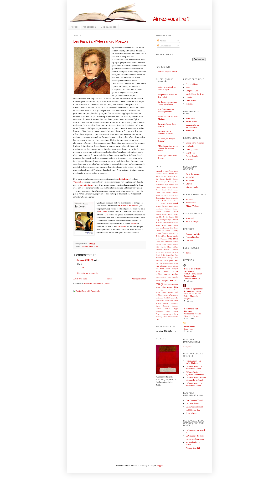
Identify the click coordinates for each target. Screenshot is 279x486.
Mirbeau (175, 247)
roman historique (172, 284)
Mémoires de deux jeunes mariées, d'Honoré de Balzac (168, 148)
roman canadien (161, 277)
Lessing (175, 236)
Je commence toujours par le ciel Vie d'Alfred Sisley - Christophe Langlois (192, 294)
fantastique (159, 209)
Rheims (167, 269)
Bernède (168, 179)
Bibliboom (190, 180)
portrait (165, 263)
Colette (170, 190)
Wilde (176, 317)
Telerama (189, 103)
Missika (166, 250)
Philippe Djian (173, 258)
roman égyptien (172, 277)
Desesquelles (160, 198)
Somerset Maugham (170, 306)
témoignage (159, 311)
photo (166, 260)
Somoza (158, 308)
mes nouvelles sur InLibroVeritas (192, 126)
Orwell (158, 255)
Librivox (189, 183)
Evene (188, 87)
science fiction (164, 301)
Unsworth (164, 314)
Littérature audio (192, 187)
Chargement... (188, 346)
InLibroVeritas (191, 121)
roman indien (161, 287)
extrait (134, 223)
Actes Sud (190, 218)
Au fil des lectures (193, 174)
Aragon (176, 171)
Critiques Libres (192, 84)
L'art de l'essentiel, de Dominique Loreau (166, 110)
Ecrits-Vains (190, 118)
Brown (162, 184)
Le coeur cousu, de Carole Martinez (168, 117)
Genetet (171, 217)
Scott (171, 301)
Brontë (158, 184)
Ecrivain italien (86, 184)
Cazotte (158, 187)
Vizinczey (159, 317)
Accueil (74, 26)
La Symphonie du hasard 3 (195, 431)
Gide (176, 217)
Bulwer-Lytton (173, 184)
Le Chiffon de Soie (193, 410)
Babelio (188, 252)
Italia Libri (124, 178)
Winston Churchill (193, 447)
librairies (163, 239)
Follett (176, 211)
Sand (157, 301)
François (158, 214)
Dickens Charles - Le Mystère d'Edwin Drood (195, 373)
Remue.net (190, 130)
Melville (163, 247)
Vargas (171, 314)
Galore (164, 214)
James (170, 225)
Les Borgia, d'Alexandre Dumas (167, 156)
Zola (157, 319)
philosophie (159, 260)
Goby (157, 220)
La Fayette (166, 230)
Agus (167, 171)
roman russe (161, 292)
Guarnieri (159, 222)
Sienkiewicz (174, 303)
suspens (167, 308)
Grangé (168, 219)
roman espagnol (162, 280)
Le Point (189, 97)
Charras (169, 187)
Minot (169, 247)
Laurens (165, 233)
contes (168, 192)
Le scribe (189, 240)
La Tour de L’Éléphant (194, 406)
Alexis (171, 171)
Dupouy (169, 203)
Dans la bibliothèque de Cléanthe (192, 270)
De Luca (164, 195)
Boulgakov (164, 182)
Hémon (158, 225)
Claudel (158, 190)
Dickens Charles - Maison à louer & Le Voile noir (196, 378)
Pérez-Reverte (161, 258)
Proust (170, 266)
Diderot (168, 198)
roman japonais (161, 290)
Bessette (175, 179)
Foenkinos (167, 212)
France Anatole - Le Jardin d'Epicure (193, 361)
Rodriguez (175, 269)
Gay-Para (165, 217)
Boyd (176, 182)
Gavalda (158, 217)
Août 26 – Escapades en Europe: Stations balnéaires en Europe (193, 276)
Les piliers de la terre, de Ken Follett (167, 95)
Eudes (176, 206)
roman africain (162, 271)
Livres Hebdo (191, 100)
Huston (164, 225)
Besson (158, 182)
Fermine (167, 209)
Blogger (159, 465)
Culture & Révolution (129, 205)
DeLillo (171, 195)
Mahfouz (168, 241)
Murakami (175, 250)
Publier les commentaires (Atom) (96, 283)
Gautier (175, 214)
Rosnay (160, 298)
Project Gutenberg (193, 156)
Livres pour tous (192, 149)
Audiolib (189, 199)
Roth (165, 298)
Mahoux (175, 242)
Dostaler (164, 201)
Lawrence (172, 233)
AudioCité (190, 177)
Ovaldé (163, 255)
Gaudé (170, 214)
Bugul (167, 184)
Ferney (175, 209)
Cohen (164, 190)
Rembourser (188, 329)
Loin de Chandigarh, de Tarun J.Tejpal (167, 88)
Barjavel (164, 176)
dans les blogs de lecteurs (167, 71)
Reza (162, 268)
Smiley (158, 306)
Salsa (176, 298)
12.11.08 (80, 267)
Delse (176, 195)
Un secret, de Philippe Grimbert (166, 139)
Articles (162, 40)
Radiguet (175, 266)
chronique (175, 187)
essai (171, 206)
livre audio (173, 238)
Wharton (171, 317)
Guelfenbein (170, 222)
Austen (165, 174)
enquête (158, 206)
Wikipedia (78, 181)
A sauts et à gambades (193, 288)
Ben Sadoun (160, 179)
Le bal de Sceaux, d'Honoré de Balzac (165, 132)
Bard (176, 174)
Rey (157, 268)
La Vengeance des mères (195, 435)
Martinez (169, 244)
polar (171, 260)
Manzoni (85, 246)
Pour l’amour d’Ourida (194, 400)
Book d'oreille (191, 202)
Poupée (170, 263)
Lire (106, 214)
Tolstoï (158, 314)
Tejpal (176, 308)
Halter (176, 222)
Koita (171, 228)
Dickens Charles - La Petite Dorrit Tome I (194, 367)
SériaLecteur (189, 326)
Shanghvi (166, 303)
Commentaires (165, 45)
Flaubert (158, 212)
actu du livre (160, 171)
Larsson (158, 233)
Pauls (172, 255)
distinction (174, 198)
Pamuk (168, 255)
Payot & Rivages (192, 221)
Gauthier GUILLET (85, 260)
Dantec (158, 195)
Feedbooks (190, 146)
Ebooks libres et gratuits (195, 142)
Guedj (164, 222)
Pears (176, 255)
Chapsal (163, 187)
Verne (176, 314)
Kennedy (166, 228)
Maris (164, 244)
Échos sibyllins (191, 413)
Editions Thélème (192, 206)
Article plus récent (80, 278)
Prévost (176, 263)
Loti (162, 241)
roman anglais (171, 273)
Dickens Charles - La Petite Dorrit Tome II (194, 384)
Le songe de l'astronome (195, 439)
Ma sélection (89, 26)
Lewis (158, 239)
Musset (158, 252)
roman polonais (173, 290)
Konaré (176, 228)
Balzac (171, 173)
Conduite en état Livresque (191, 310)
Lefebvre (163, 236)
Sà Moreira (170, 298)
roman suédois (169, 295)
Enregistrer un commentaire (87, 273)
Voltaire (164, 317)
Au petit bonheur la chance (193, 443)
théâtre (168, 311)
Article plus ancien (139, 278)
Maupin (175, 244)
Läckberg (175, 230)
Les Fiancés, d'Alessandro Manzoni (101, 41)
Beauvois (171, 176)
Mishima (159, 249)
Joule (157, 228)
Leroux (169, 236)
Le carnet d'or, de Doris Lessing (167, 125)
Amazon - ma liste (193, 234)
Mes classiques (108, 26)
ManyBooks (190, 152)
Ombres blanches (192, 237)
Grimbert (175, 219)
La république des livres (195, 94)
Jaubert (176, 225)
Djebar (158, 201)
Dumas (162, 203)
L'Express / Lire (192, 90)
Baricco (158, 176)
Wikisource (190, 159)
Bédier (176, 176)
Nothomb (168, 252)
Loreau (158, 242)
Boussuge (171, 182)
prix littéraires (161, 265)
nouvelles (175, 252)
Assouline (159, 174)
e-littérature (121, 226)
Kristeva (158, 230)
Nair (162, 252)
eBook (175, 203)
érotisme (165, 206)
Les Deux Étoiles (192, 403)
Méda (157, 247)
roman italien (93, 246)
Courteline (175, 193)
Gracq (162, 219)
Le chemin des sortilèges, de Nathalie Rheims (167, 102)
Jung (161, 228)
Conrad (163, 193)
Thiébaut (175, 311)
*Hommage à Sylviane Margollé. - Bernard (192, 314)
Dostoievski (172, 201)
